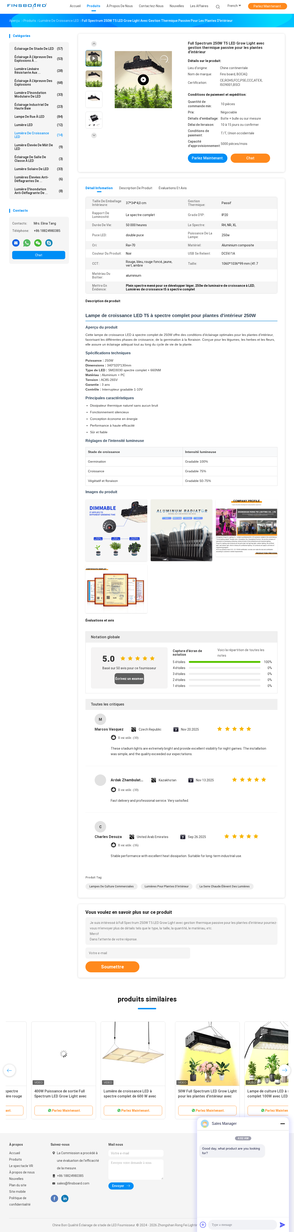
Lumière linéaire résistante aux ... (38, 70)
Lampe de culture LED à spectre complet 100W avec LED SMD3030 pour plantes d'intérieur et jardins (110, 1096)
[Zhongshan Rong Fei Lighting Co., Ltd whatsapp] (27, 242)
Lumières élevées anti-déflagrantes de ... (38, 179)
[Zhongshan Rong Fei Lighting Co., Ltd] (27, 6)
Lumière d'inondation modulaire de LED (38, 94)
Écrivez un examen (129, 679)
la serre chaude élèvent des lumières (225, 886)
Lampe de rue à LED (38, 116)
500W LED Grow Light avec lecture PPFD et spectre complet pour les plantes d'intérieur (249, 1096)
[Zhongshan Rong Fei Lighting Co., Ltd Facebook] (54, 1199)
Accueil (14, 1153)
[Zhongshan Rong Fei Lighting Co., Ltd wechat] (38, 242)
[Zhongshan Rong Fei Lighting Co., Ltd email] (16, 242)
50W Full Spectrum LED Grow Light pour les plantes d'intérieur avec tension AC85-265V (41, 1096)
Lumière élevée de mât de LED (38, 147)
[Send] (282, 1225)
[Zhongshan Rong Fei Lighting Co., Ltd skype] (49, 242)
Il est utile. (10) (128, 738)
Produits (15, 1159)
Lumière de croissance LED (38, 135)
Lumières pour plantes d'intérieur (167, 886)
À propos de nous (22, 1172)
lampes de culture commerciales (111, 886)
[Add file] (203, 1225)
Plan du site (17, 1185)
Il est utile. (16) (128, 845)
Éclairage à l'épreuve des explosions (38, 82)
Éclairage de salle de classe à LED (38, 159)
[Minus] (282, 1123)
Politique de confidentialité (20, 1201)
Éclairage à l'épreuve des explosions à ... (38, 58)
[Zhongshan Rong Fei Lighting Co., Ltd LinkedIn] (65, 1199)
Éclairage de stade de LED (38, 49)
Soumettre (112, 967)
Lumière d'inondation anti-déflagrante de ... (38, 191)
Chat (38, 255)
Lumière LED (38, 125)
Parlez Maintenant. (268, 6)
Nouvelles (16, 1179)
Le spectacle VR (21, 1166)
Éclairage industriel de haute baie (38, 106)
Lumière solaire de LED (38, 169)
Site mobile (17, 1191)
